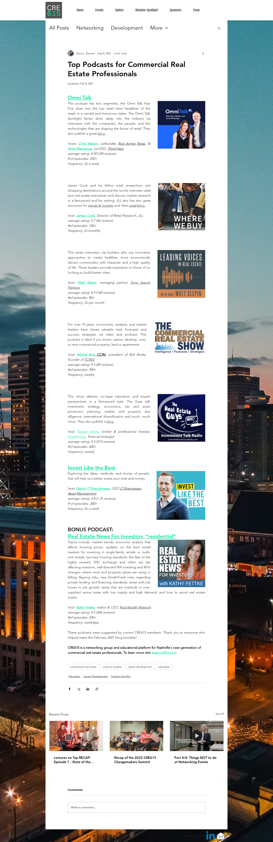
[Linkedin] (210, 836)
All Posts (59, 28)
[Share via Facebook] (69, 689)
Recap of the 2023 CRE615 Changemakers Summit (135, 759)
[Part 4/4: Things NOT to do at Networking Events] (197, 736)
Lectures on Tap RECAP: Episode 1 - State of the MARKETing (72, 759)
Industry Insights (120, 676)
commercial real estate (83, 666)
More (156, 28)
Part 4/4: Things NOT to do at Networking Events (195, 759)
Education (74, 676)
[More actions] (203, 53)
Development (127, 28)
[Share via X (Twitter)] (78, 689)
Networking (89, 28)
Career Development (95, 676)
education (164, 666)
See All (220, 713)
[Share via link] (97, 689)
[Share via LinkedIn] (88, 689)
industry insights (112, 666)
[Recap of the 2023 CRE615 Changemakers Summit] (136, 736)
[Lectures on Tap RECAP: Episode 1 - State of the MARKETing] (76, 736)
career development (140, 666)
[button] (219, 27)
